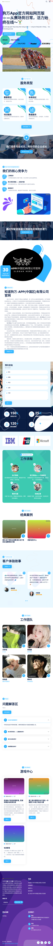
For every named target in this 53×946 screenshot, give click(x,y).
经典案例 (30, 885)
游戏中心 (30, 888)
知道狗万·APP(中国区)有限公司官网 (37, 882)
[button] (26, 601)
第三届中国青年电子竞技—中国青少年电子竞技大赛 (38, 801)
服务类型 (30, 891)
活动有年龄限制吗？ (13, 720)
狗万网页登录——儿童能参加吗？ (16, 731)
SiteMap (4, 916)
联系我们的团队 (8, 34)
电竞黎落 (7, 848)
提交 (8, 403)
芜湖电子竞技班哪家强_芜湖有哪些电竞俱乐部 (13, 801)
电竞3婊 (30, 522)
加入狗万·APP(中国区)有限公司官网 (37, 893)
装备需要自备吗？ (12, 746)
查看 (7, 819)
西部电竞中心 (7, 540)
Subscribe (17, 902)
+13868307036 (35, 925)
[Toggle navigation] (50, 1)
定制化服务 (20, 34)
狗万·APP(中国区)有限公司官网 (10, 943)
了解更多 (8, 351)
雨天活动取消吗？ (12, 739)
